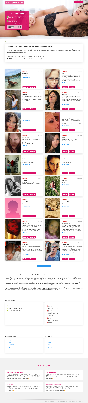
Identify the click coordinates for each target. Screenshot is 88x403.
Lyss (10, 346)
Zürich (49, 341)
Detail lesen (25, 87)
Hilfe (76, 401)
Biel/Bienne (18, 41)
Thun (10, 347)
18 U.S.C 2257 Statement (49, 401)
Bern (14, 41)
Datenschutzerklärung (70, 401)
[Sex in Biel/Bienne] (14, 3)
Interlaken (11, 344)
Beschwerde (62, 401)
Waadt (49, 342)
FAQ (55, 401)
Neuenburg (50, 347)
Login (79, 1)
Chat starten (32, 87)
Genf (49, 344)
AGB (58, 401)
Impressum (80, 401)
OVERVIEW (9, 41)
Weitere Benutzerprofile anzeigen (44, 265)
